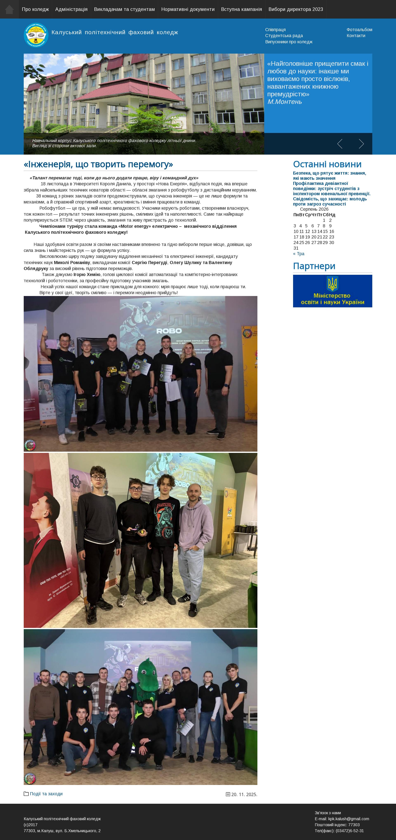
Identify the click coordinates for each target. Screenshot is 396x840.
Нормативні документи (188, 9)
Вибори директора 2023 (296, 9)
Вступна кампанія (241, 9)
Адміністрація (71, 9)
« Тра (298, 253)
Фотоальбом (359, 29)
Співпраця (275, 29)
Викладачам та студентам (124, 9)
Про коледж (35, 9)
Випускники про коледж (288, 41)
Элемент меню (9, 9)
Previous (340, 144)
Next (361, 144)
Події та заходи (46, 793)
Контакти (356, 35)
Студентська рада (284, 35)
